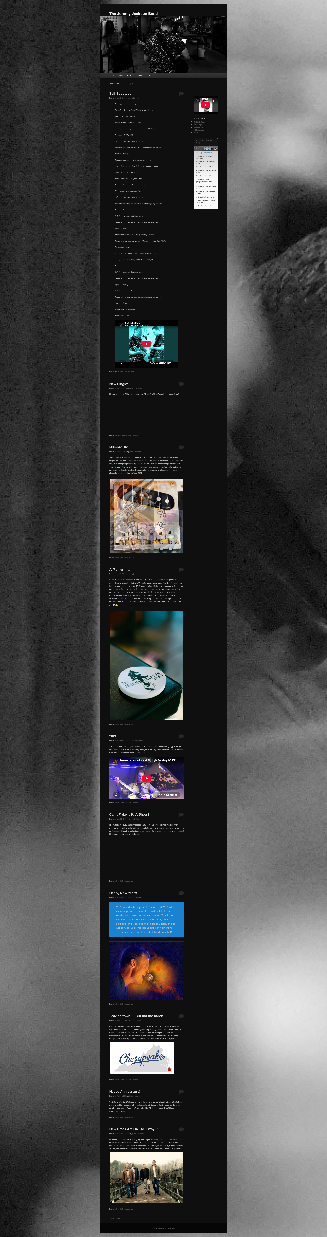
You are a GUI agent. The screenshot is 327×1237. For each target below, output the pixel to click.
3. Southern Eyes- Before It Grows (205, 162)
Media (120, 75)
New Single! (118, 383)
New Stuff (119, 372)
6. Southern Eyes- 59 (203, 176)
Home (112, 75)
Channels (139, 75)
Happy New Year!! (123, 893)
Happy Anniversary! (124, 1091)
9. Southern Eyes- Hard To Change (205, 192)
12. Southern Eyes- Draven (205, 206)
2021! (113, 736)
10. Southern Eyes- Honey (205, 197)
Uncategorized (121, 435)
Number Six (118, 447)
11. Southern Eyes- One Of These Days (205, 201)
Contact (150, 75)
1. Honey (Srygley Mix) (204, 153)
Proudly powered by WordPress (163, 1228)
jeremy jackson (130, 84)
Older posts (114, 1218)
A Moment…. (119, 569)
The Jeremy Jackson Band (133, 13)
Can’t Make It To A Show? (129, 814)
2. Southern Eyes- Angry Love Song (205, 157)
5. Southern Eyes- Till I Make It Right (206, 171)
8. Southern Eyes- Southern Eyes (206, 187)
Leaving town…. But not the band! (136, 1015)
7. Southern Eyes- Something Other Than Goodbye (204, 181)
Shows (129, 75)
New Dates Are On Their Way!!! (133, 1128)
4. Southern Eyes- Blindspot (206, 167)
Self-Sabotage (120, 93)
